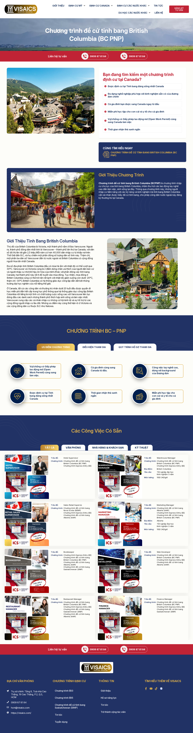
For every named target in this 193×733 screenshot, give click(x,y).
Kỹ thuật (141, 447)
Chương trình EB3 (64, 690)
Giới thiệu (58, 5)
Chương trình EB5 (64, 697)
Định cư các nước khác (132, 5)
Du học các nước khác (133, 12)
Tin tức (158, 5)
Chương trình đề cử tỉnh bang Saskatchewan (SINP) (70, 706)
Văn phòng (73, 447)
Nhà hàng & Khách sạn (108, 447)
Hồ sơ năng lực (108, 697)
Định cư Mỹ (75, 5)
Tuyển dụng (61, 721)
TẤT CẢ (49, 447)
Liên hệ (159, 12)
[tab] (56, 347)
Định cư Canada (99, 5)
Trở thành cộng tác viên (113, 712)
